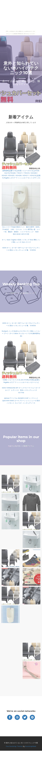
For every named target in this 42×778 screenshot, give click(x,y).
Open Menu (3, 38)
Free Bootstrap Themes (14, 746)
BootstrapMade (30, 746)
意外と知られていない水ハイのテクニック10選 (21, 68)
